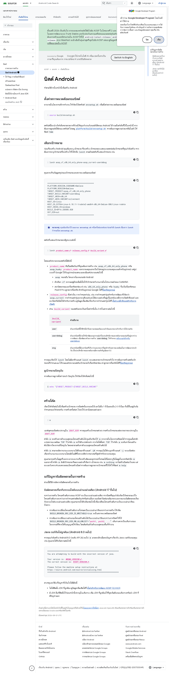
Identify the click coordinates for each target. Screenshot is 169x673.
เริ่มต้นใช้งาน (23, 17)
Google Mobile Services (135, 648)
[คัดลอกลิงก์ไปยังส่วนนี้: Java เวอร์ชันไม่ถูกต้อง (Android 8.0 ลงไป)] (94, 532)
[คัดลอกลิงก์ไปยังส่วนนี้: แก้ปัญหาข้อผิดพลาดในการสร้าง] (87, 476)
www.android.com (133, 644)
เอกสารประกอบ (10, 10)
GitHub (42, 656)
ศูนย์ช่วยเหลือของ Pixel (134, 635)
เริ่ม (159, 39)
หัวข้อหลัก (57, 17)
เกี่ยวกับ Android (45, 667)
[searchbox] (17, 25)
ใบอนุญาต (75, 667)
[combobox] (114, 3)
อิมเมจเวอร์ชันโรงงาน (47, 648)
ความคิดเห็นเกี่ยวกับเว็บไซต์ (107, 667)
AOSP (46, 69)
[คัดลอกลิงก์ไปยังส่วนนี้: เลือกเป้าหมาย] (65, 143)
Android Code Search (48, 3)
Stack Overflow (132, 652)
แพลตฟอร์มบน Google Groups (94, 648)
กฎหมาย (65, 667)
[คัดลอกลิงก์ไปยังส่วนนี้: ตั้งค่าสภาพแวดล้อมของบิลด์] (82, 99)
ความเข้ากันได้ (73, 17)
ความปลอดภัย (41, 17)
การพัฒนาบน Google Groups (94, 652)
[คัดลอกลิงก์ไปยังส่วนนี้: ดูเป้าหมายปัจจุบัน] (66, 370)
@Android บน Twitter (91, 631)
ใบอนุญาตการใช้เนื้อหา (91, 608)
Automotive (113, 17)
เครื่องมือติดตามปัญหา (134, 656)
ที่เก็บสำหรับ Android (47, 631)
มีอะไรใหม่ (7, 17)
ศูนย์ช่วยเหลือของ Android (136, 631)
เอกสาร (25, 3)
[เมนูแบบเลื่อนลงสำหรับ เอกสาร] (31, 3)
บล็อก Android (88, 639)
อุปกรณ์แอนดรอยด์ (93, 17)
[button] (15, 42)
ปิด (147, 39)
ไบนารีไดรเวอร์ (44, 652)
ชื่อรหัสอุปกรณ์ (108, 290)
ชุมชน (57, 667)
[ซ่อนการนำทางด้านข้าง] (31, 668)
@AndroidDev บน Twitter (92, 635)
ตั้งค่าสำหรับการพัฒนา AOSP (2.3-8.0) (103, 588)
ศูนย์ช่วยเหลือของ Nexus (135, 639)
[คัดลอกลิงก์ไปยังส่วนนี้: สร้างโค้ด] (57, 401)
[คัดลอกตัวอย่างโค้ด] (137, 112)
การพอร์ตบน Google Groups (93, 656)
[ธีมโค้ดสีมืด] (134, 112)
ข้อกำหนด (42, 635)
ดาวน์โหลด (43, 639)
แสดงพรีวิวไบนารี (45, 644)
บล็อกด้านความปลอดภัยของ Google (96, 644)
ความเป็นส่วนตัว (88, 667)
